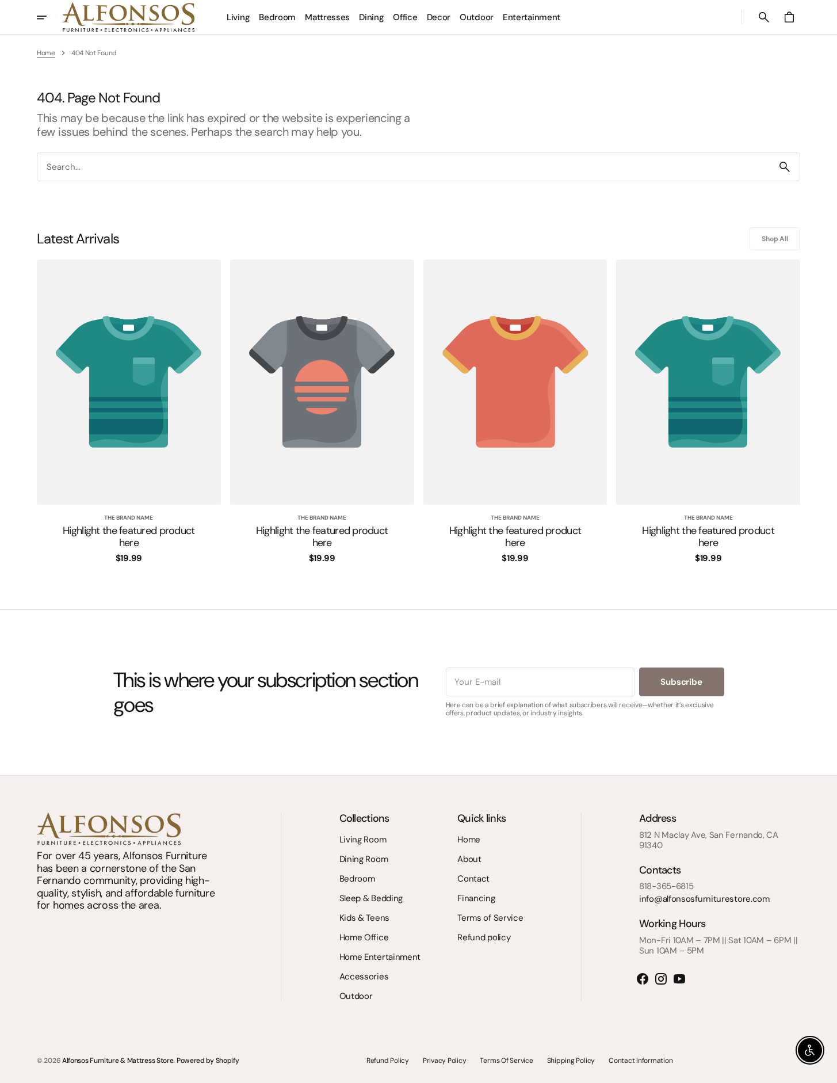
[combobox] (403, 167)
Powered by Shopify (208, 1061)
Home (46, 53)
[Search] (785, 167)
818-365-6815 (666, 886)
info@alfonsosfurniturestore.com (704, 899)
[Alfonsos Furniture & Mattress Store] (128, 17)
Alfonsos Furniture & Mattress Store (118, 1061)
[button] (764, 17)
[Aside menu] (49, 17)
